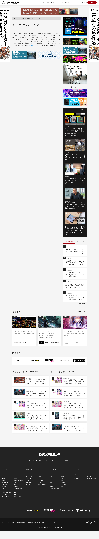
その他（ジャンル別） (55, 488)
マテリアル (28, 478)
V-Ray (15, 492)
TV (50, 484)
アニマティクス (33, 45)
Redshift (15, 490)
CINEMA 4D (4, 494)
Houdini (15, 476)
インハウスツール (6, 496)
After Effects (4, 484)
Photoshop (16, 478)
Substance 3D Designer (7, 492)
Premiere (4, 480)
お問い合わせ (30, 522)
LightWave (16, 486)
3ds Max (15, 474)
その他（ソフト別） (18, 496)
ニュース (31, 460)
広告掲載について (21, 522)
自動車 (51, 486)
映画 (51, 476)
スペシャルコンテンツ (52, 460)
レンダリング (40, 480)
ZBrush (3, 478)
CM (62, 478)
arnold (15, 484)
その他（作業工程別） (42, 484)
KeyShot (4, 486)
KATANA (15, 494)
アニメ (62, 474)
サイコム (76, 476)
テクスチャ (40, 476)
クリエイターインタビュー (91, 478)
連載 (40, 460)
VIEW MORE (80, 109)
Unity (15, 482)
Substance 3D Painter (18, 480)
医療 (62, 486)
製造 (62, 480)
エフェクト (40, 478)
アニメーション (29, 476)
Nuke (3, 490)
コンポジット (29, 482)
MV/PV (51, 480)
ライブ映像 (63, 484)
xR (50, 478)
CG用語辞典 (21, 18)
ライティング (29, 480)
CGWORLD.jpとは (6, 522)
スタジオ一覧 (82, 2)
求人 (92, 2)
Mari (3, 488)
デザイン (39, 482)
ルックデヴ (28, 484)
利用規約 (14, 522)
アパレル (63, 482)
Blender (4, 476)
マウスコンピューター (79, 474)
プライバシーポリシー (53, 522)
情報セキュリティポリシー (40, 522)
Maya (3, 474)
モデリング (40, 474)
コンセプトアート (30, 474)
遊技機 (62, 476)
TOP (15, 18)
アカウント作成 (45, 2)
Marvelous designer (18, 488)
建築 (51, 482)
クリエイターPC (77, 478)
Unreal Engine (5, 482)
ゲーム (51, 474)
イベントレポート (89, 476)
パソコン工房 (88, 474)
